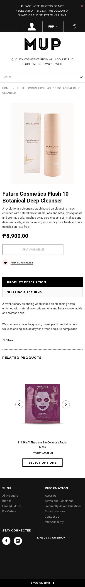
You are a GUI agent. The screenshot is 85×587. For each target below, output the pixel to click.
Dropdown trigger (32, 26)
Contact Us (52, 516)
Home (6, 88)
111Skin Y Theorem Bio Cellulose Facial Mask (42, 445)
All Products (10, 495)
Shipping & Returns (24, 292)
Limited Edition (12, 506)
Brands (7, 501)
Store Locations (55, 511)
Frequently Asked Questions (63, 506)
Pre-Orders (9, 511)
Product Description (26, 282)
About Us (51, 495)
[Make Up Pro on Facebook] (6, 541)
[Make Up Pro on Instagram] (18, 541)
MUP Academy (54, 522)
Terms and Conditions (59, 501)
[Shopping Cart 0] (74, 26)
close (82, 6)
